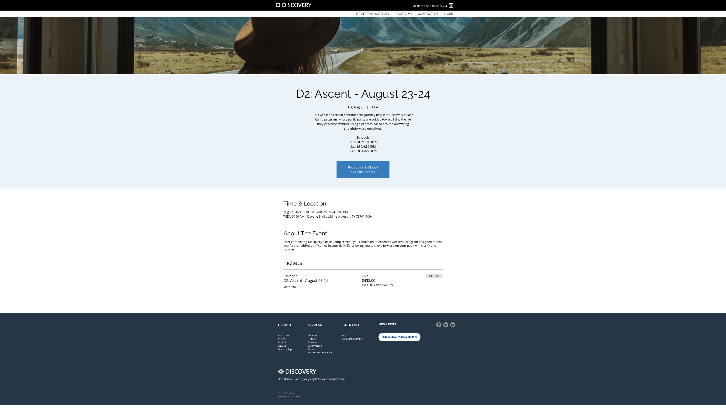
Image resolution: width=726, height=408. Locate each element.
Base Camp (284, 335)
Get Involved (315, 345)
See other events (363, 172)
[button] (403, 13)
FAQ (344, 335)
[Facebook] (438, 324)
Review (312, 349)
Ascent (281, 339)
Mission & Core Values (320, 352)
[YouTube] (452, 324)
